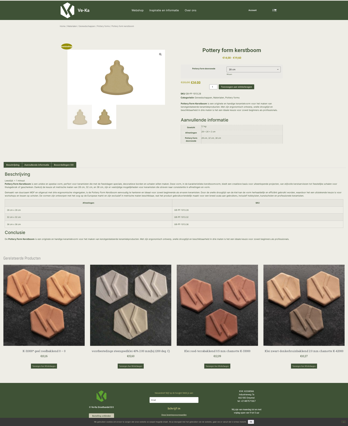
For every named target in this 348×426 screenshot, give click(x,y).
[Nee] (343, 422)
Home (63, 26)
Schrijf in (174, 408)
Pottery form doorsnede (203, 69)
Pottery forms (103, 26)
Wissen (229, 74)
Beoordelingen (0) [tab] (64, 164)
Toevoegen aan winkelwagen (236, 86)
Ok (251, 422)
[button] (139, 10)
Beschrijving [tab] (12, 164)
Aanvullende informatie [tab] (36, 164)
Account (252, 10)
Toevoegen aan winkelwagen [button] (44, 366)
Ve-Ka (83, 10)
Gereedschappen (87, 26)
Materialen (72, 26)
